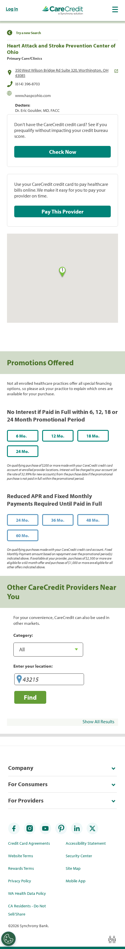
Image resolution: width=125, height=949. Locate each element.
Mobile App (75, 880)
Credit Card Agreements (29, 843)
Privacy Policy (19, 880)
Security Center (79, 855)
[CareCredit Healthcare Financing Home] (62, 10)
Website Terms (20, 855)
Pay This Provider (62, 211)
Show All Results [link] (98, 721)
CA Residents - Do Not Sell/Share (27, 910)
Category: (23, 635)
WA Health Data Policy (27, 893)
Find (30, 697)
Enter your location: (33, 666)
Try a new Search (28, 33)
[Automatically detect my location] (19, 680)
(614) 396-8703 (27, 84)
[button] (115, 9)
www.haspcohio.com (33, 95)
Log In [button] (12, 9)
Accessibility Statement (86, 843)
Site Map (73, 868)
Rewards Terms (21, 868)
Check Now (62, 151)
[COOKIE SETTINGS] (8, 939)
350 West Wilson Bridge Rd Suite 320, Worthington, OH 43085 (61, 73)
